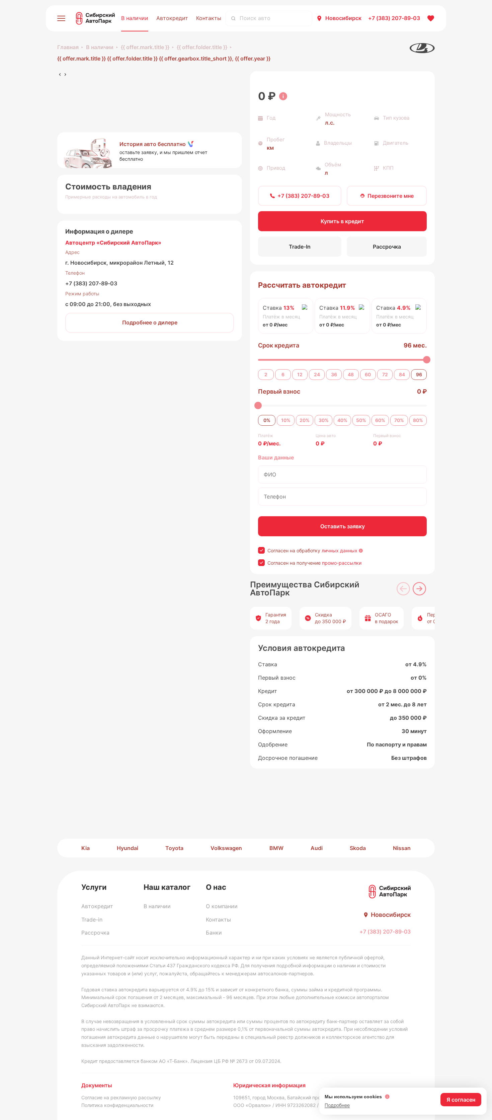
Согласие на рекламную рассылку (121, 1097)
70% (399, 420)
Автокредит (172, 18)
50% (361, 420)
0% (266, 420)
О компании (222, 906)
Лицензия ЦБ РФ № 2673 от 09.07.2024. (235, 1061)
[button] (149, 150)
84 (402, 374)
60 (368, 374)
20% (305, 420)
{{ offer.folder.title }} (202, 47)
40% (342, 420)
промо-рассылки (341, 563)
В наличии (134, 18)
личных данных (339, 550)
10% (286, 420)
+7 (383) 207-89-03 (91, 283)
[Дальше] (419, 588)
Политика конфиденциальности (117, 1105)
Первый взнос (279, 391)
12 (300, 374)
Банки (214, 932)
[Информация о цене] (283, 96)
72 (385, 374)
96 (419, 374)
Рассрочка (95, 932)
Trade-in (91, 919)
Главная (68, 47)
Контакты (208, 18)
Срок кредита (278, 345)
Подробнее (337, 1105)
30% (324, 420)
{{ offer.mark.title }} (145, 47)
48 (351, 374)
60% (380, 420)
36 (334, 374)
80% (418, 420)
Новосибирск (343, 18)
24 (317, 374)
